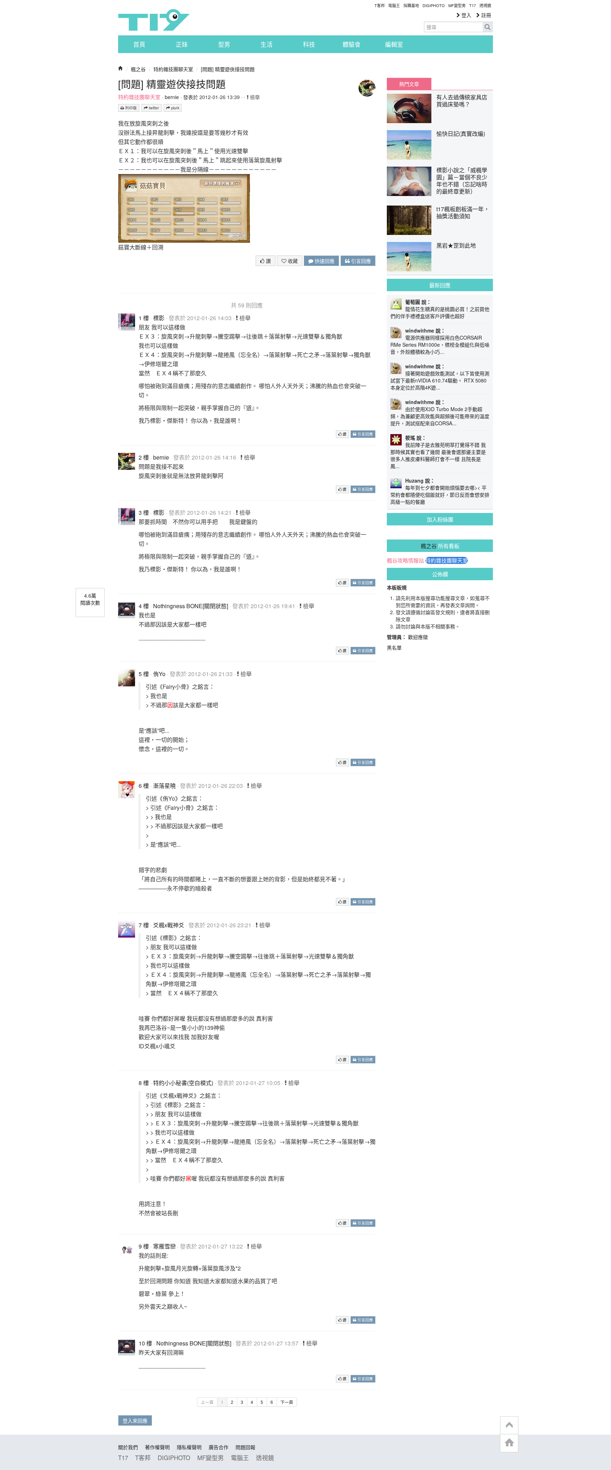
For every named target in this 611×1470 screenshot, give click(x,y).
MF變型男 (457, 5)
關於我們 (128, 1447)
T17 (154, 20)
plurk (174, 107)
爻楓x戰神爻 (168, 925)
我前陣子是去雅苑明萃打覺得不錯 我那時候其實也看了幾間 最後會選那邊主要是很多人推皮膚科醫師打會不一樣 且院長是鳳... (438, 455)
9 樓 (144, 1246)
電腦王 (394, 5)
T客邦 (379, 5)
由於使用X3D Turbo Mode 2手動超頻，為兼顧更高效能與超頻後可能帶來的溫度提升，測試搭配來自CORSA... (439, 416)
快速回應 (323, 260)
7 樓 (144, 925)
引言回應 (360, 260)
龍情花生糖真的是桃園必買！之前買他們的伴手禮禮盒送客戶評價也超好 (439, 312)
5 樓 (144, 674)
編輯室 (394, 44)
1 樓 (144, 318)
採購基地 (411, 5)
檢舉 (254, 96)
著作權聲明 (157, 1447)
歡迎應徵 (418, 636)
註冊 (485, 14)
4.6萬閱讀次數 (90, 599)
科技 (309, 44)
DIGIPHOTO (434, 5)
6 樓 (144, 786)
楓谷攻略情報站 (405, 560)
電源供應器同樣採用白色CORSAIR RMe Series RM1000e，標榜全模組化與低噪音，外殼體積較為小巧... (439, 344)
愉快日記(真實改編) (460, 133)
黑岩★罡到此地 (456, 245)
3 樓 (144, 512)
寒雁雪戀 (164, 1246)
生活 (267, 44)
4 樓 (144, 606)
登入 (465, 14)
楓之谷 (138, 69)
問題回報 (245, 1447)
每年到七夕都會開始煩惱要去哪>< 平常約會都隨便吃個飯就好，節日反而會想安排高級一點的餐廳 (439, 494)
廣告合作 (218, 1447)
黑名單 (394, 647)
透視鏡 (485, 5)
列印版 (130, 107)
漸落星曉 (164, 786)
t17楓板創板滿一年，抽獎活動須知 (462, 212)
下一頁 (286, 1402)
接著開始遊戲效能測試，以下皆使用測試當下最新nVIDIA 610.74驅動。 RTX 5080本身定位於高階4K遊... (439, 380)
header (509, 1425)
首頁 (139, 44)
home (509, 1443)
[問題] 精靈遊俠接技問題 (228, 69)
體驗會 (352, 44)
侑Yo (159, 674)
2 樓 (144, 457)
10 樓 (145, 1343)
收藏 (292, 260)
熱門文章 (409, 83)
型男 (224, 44)
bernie (172, 96)
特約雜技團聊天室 (173, 69)
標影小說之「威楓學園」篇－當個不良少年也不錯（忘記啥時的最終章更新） (461, 180)
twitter (153, 107)
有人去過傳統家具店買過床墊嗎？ (461, 100)
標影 (158, 318)
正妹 (182, 44)
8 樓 (144, 1083)
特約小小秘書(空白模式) (183, 1083)
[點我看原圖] (184, 207)
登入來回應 (135, 1420)
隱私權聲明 (189, 1447)
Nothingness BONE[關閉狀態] (190, 606)
